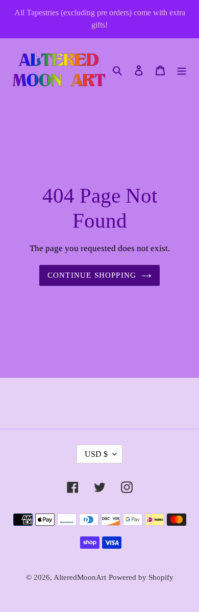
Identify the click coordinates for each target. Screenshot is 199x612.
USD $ (96, 454)
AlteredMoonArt (80, 577)
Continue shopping (92, 275)
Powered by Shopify (141, 577)
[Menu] (181, 70)
